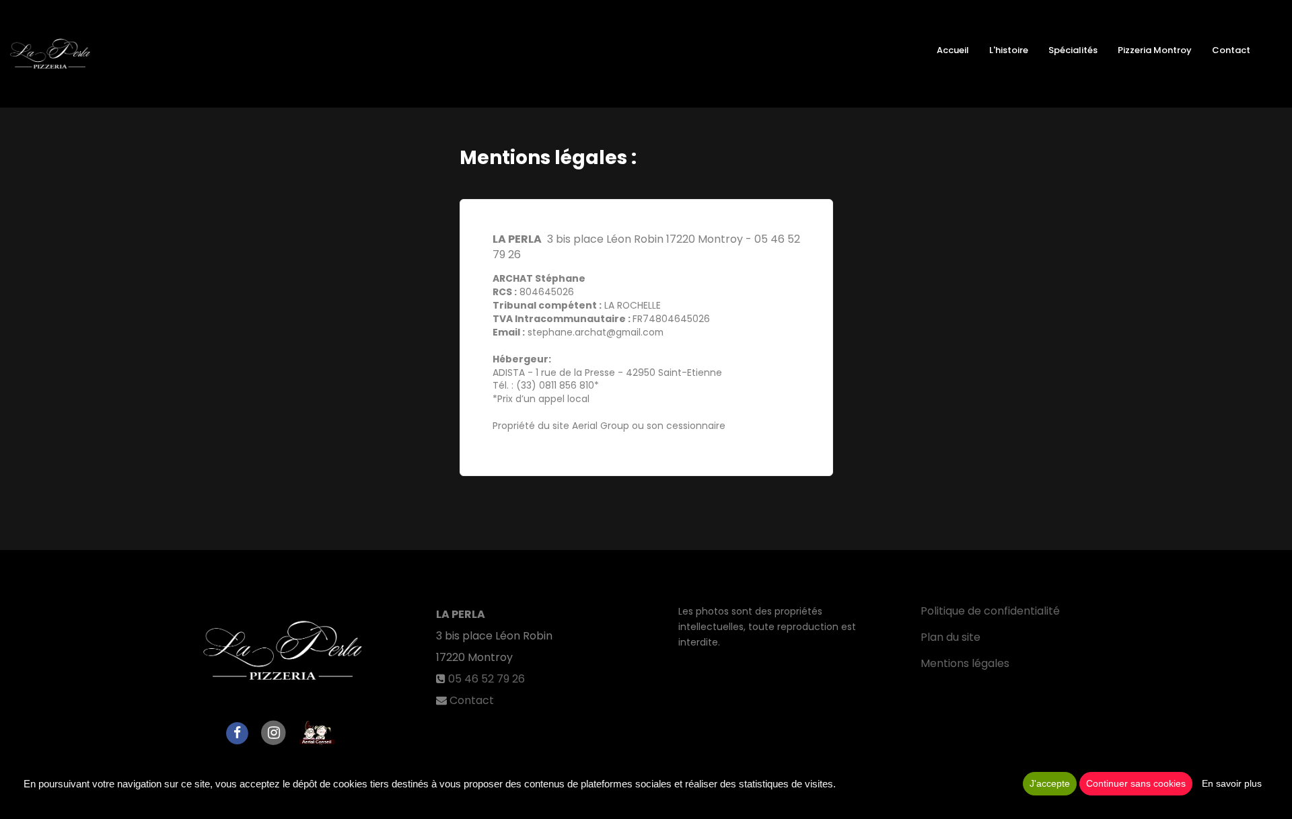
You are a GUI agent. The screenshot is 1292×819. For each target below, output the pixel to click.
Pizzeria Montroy (1155, 50)
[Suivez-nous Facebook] (237, 732)
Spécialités (1073, 50)
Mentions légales (965, 663)
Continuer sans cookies (1136, 783)
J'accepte (1050, 783)
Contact (1231, 50)
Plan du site (950, 637)
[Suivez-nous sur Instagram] (273, 732)
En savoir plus (1232, 783)
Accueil (953, 50)
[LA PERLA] (50, 54)
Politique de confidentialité (990, 611)
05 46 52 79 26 (486, 679)
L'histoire (1008, 50)
